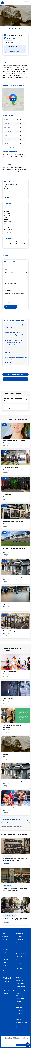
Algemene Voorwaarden (19, 994)
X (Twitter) (20, 1010)
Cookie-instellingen (21, 990)
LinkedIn (20, 1013)
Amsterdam (5, 936)
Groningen (5, 959)
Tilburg (4, 952)
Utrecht (4, 946)
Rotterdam (5, 939)
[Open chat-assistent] (27, 1044)
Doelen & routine (20, 936)
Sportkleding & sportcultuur (20, 949)
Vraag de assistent (14, 51)
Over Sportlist (19, 980)
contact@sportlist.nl (21, 1022)
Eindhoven (5, 949)
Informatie (5, 993)
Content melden (20, 998)
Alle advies (20, 968)
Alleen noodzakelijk (8, 1045)
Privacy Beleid (20, 983)
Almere (4, 965)
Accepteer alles (22, 1045)
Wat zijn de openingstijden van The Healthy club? (13, 399)
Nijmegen (5, 956)
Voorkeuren (15, 1042)
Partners (18, 1001)
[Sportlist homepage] (2, 2)
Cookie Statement (21, 986)
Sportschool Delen (15, 379)
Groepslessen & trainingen (20, 944)
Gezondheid (19, 939)
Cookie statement (23, 1040)
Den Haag (5, 942)
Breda (4, 962)
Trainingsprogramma (21, 959)
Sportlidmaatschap (21, 953)
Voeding (18, 963)
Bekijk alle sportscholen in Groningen (15, 821)
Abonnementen (6, 984)
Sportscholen (5, 981)
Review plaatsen (10, 306)
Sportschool (19, 956)
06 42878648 (11, 38)
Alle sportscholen (8, 972)
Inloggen (4, 1003)
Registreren (5, 1000)
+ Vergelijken (9, 42)
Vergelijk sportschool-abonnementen (12, 826)
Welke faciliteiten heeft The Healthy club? (12, 407)
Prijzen (4, 996)
